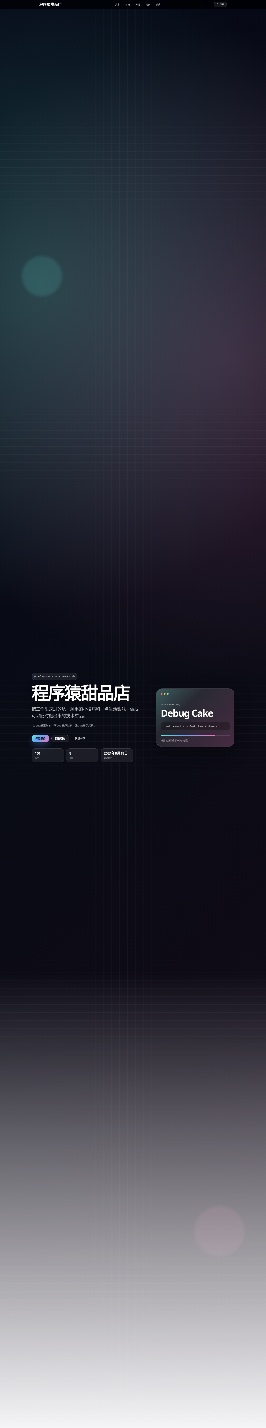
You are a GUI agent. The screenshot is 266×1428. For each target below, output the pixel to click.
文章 (117, 4)
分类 (138, 4)
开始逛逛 (40, 738)
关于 (148, 4)
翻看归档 (60, 738)
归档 (127, 4)
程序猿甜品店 (50, 4)
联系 (158, 4)
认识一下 (80, 738)
